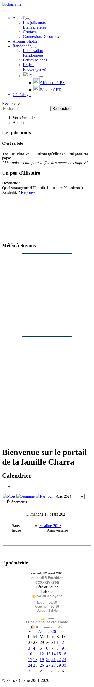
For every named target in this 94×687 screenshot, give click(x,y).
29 (59, 665)
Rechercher (11, 103)
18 (35, 659)
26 (42, 665)
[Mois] (9, 496)
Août (42, 631)
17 (30, 659)
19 (42, 659)
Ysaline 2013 (50, 525)
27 (48, 665)
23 (64, 659)
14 (53, 654)
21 (53, 659)
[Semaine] (25, 496)
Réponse (28, 192)
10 (30, 654)
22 (59, 659)
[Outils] (41, 77)
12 (42, 654)
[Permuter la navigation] (4, 10)
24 (30, 665)
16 (64, 654)
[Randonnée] (33, 47)
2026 (52, 631)
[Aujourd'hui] (44, 496)
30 (64, 665)
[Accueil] (27, 19)
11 (35, 654)
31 (30, 671)
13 (48, 654)
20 (48, 659)
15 (59, 654)
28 (53, 665)
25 (35, 665)
